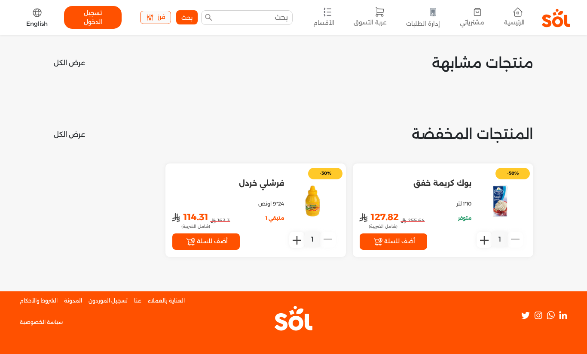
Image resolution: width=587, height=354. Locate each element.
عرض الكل (69, 63)
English (37, 23)
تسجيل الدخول (93, 17)
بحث (187, 17)
